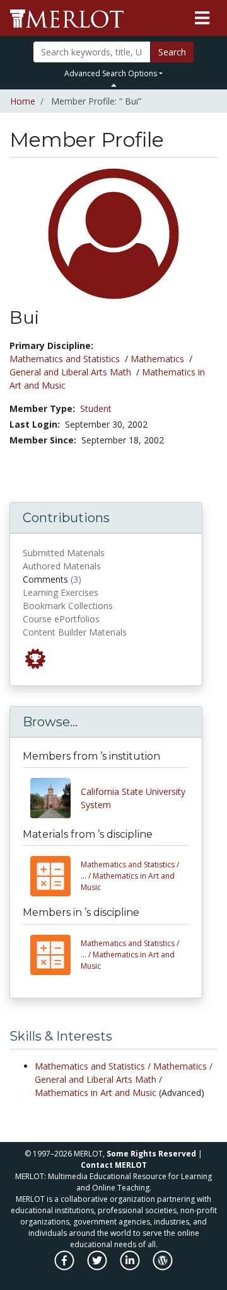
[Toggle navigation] (202, 18)
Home (22, 101)
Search (172, 52)
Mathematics (157, 359)
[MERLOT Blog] (162, 1266)
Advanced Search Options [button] (110, 73)
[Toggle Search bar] (114, 85)
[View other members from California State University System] (55, 798)
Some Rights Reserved (151, 1153)
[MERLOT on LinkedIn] (130, 1266)
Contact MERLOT (114, 1165)
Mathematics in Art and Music (130, 876)
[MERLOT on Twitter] (98, 1266)
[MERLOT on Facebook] (65, 1266)
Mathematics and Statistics (64, 359)
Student (96, 408)
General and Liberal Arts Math (70, 372)
